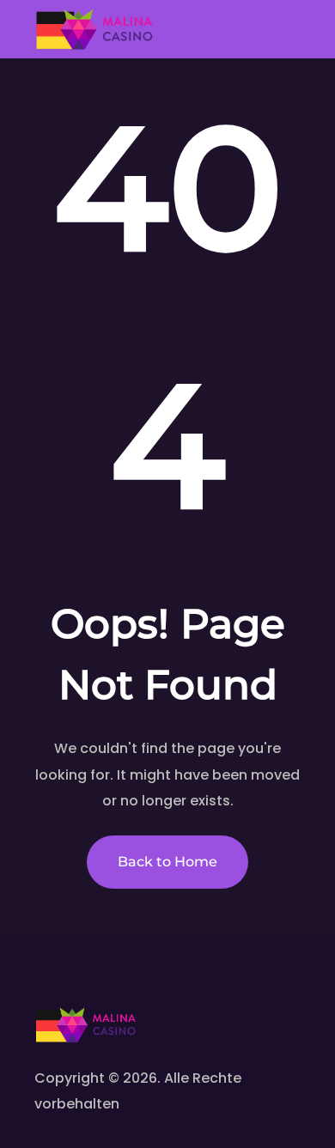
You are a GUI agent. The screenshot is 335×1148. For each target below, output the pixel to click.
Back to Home (167, 861)
